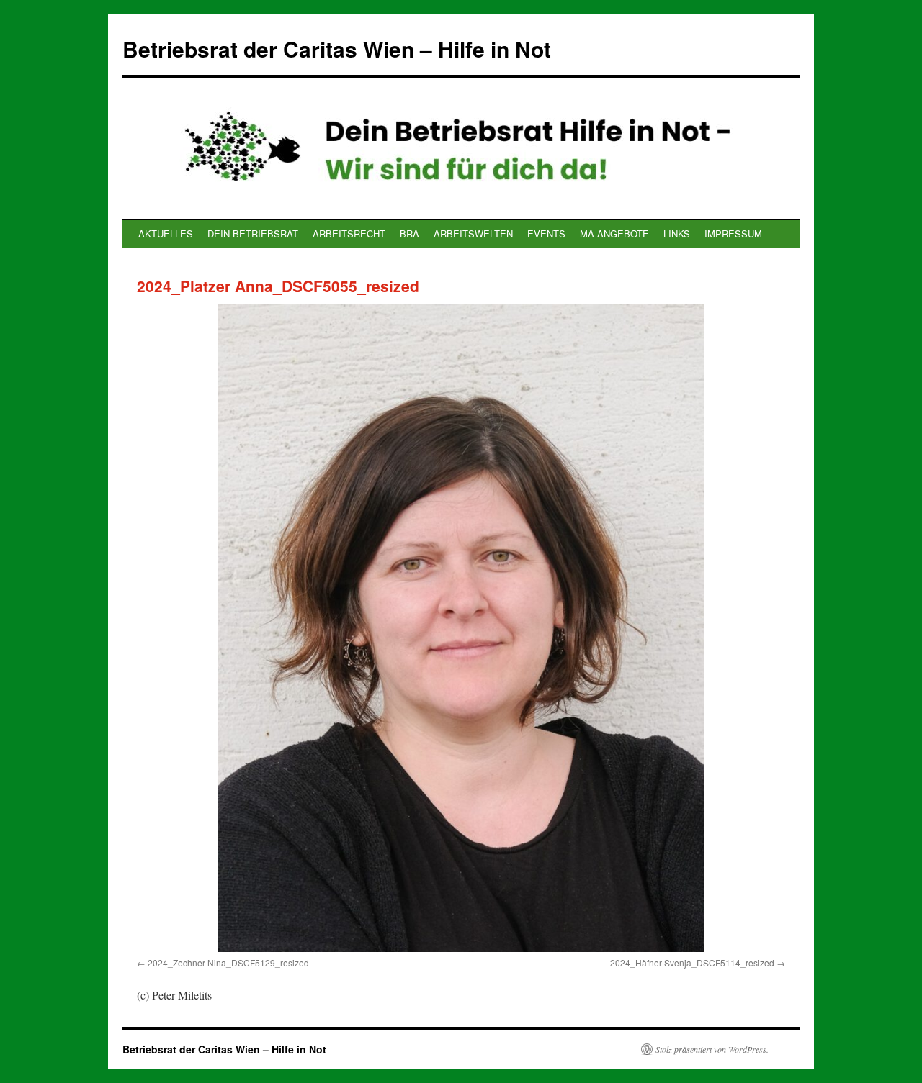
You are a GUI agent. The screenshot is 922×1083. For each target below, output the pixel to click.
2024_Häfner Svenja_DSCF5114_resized (692, 962)
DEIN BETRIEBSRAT (252, 233)
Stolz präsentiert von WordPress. (712, 1049)
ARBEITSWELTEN (473, 233)
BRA (409, 233)
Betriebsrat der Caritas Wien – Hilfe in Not (336, 48)
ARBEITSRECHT (349, 233)
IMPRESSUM (733, 233)
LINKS (676, 233)
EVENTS (546, 233)
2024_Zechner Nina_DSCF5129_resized (228, 962)
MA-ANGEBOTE (614, 233)
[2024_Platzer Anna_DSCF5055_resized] (461, 628)
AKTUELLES (165, 233)
